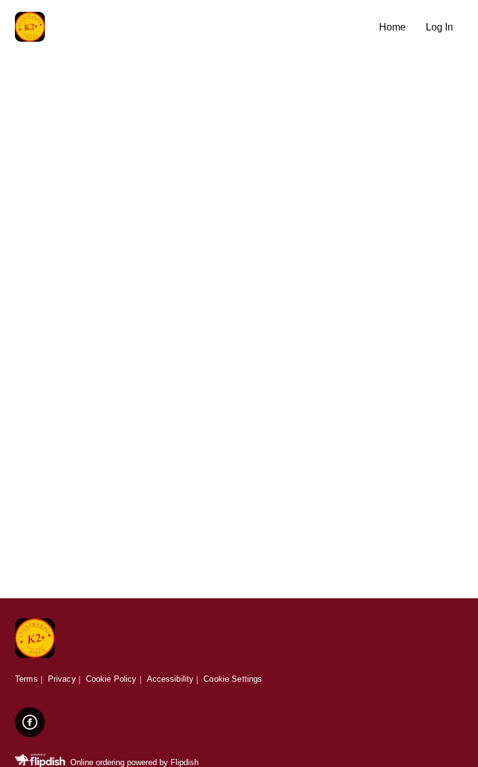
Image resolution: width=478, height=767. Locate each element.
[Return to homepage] (35, 639)
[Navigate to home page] (192, 28)
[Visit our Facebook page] (30, 722)
